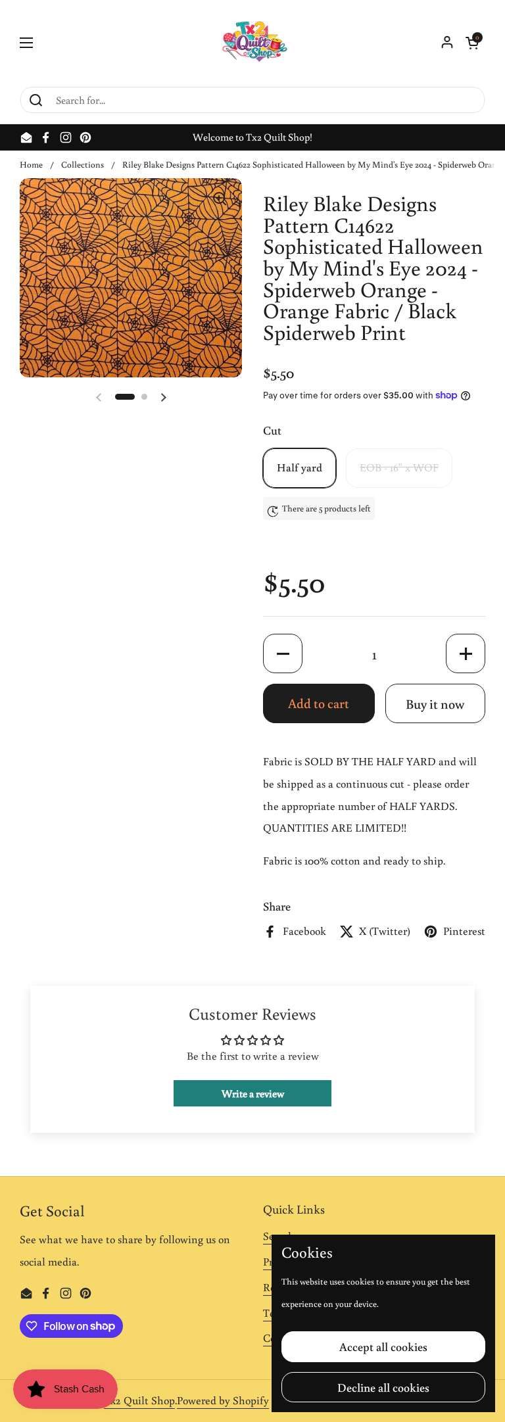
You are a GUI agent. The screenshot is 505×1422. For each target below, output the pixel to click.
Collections (82, 164)
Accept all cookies (383, 1346)
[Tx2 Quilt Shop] (252, 43)
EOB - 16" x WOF (399, 467)
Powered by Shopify (223, 1400)
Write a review (253, 1093)
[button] (472, 43)
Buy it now (435, 703)
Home (31, 164)
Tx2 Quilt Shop (139, 1400)
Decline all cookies (383, 1387)
